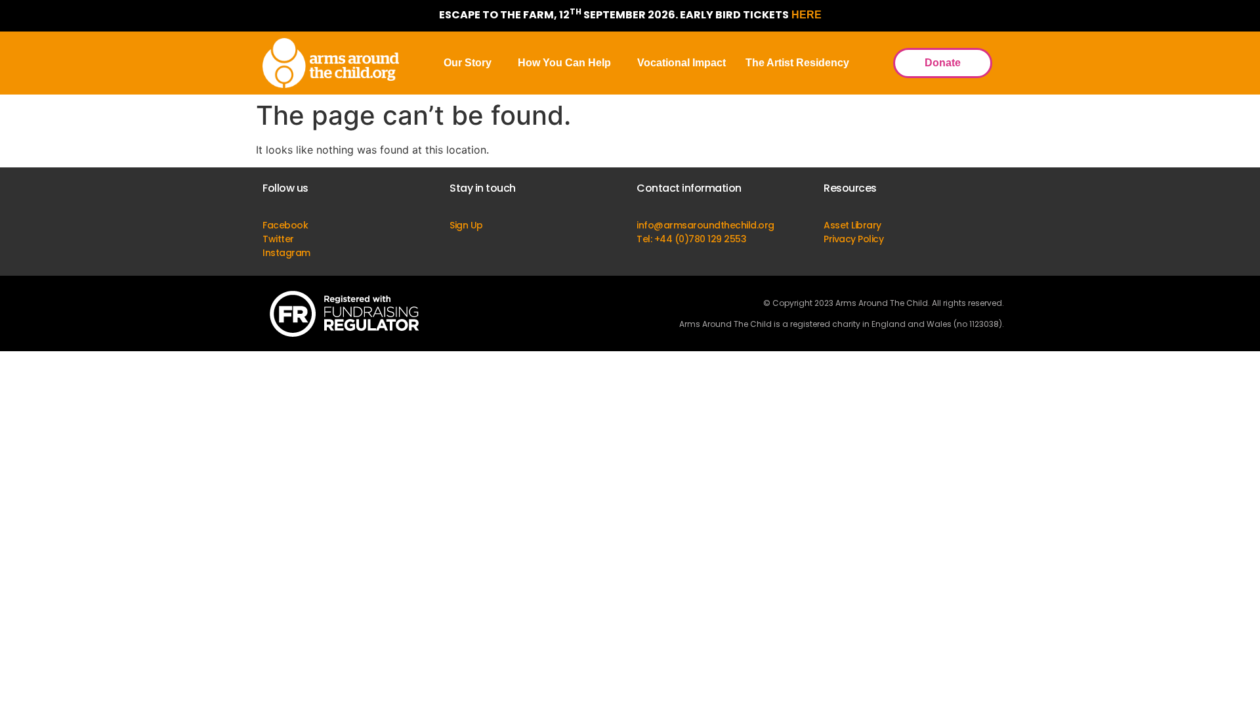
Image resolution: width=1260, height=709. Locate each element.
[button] (471, 63)
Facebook (285, 225)
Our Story (468, 62)
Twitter (278, 239)
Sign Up (466, 225)
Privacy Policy (853, 239)
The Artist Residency (797, 62)
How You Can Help (564, 62)
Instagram (286, 252)
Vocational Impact (681, 62)
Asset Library (852, 225)
